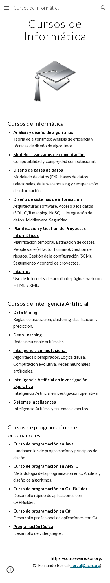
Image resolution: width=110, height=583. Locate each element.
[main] (55, 30)
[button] (7, 7)
